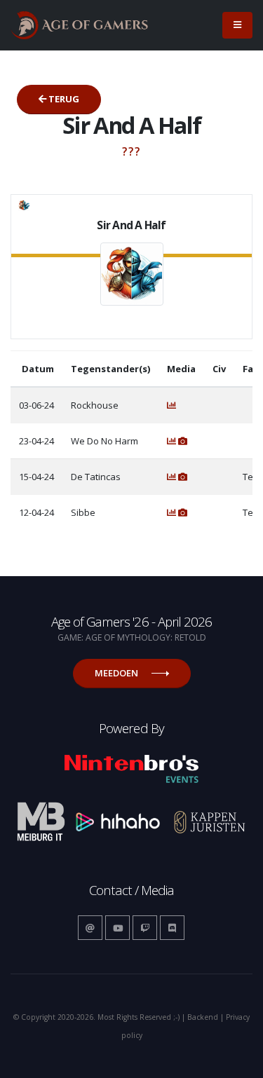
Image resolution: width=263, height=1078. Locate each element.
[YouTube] (117, 927)
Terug (62, 99)
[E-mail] (90, 927)
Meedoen (117, 673)
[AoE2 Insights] (171, 405)
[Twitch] (145, 927)
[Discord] (172, 927)
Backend (202, 1017)
